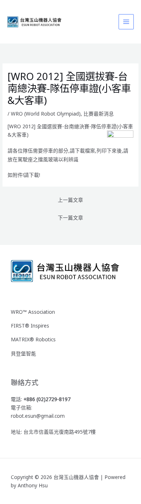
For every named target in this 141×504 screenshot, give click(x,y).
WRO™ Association (33, 311)
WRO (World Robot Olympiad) (46, 113)
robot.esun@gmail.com (38, 415)
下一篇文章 (70, 217)
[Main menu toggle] (126, 22)
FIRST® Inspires (30, 325)
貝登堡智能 (23, 353)
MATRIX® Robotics (33, 339)
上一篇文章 (70, 199)
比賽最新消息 (99, 113)
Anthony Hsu (33, 485)
